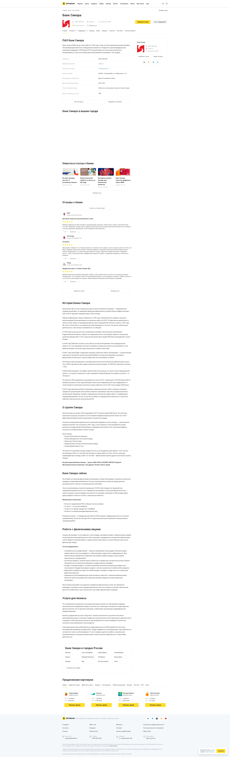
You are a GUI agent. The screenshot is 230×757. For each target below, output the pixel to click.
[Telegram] (153, 62)
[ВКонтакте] (144, 62)
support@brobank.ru (71, 738)
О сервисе (65, 724)
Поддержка (83, 31)
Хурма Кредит (73, 693)
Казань (67, 657)
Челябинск (101, 657)
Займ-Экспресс (155, 693)
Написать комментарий (97, 208)
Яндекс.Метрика (209, 752)
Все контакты (79, 102)
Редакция (92, 728)
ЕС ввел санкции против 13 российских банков (69, 180)
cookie (212, 750)
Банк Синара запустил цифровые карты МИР (123, 180)
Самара (67, 661)
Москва (67, 652)
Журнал (80, 3)
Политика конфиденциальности (153, 724)
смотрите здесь (113, 746)
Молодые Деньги (128, 693)
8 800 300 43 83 (96, 738)
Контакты (120, 31)
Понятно (221, 751)
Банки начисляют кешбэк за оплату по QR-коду (87, 180)
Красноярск (118, 657)
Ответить (73, 232)
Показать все (97, 193)
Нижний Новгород (88, 657)
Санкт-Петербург (87, 652)
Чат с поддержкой (160, 22)
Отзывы (72, 31)
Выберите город (163, 10)
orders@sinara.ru (103, 68)
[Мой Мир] (158, 62)
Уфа (83, 661)
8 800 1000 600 (79, 21)
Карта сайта (147, 731)
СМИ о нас (92, 724)
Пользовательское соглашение (153, 728)
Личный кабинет (130, 31)
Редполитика (93, 731)
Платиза (99, 693)
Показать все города (73, 668)
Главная (64, 10)
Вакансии (119, 724)
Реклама (119, 728)
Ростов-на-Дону (103, 661)
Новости (112, 31)
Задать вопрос (158, 56)
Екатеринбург (118, 652)
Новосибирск (102, 652)
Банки (69, 10)
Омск (116, 661)
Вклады (91, 31)
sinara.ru (101, 64)
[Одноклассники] (149, 62)
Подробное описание (115, 102)
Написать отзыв (143, 22)
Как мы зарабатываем (123, 731)
